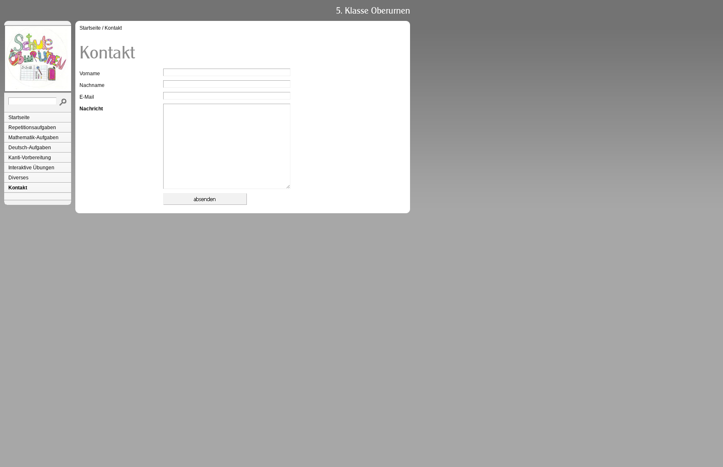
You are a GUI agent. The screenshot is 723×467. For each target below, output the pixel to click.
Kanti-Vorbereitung (29, 158)
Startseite (19, 117)
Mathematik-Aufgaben (33, 137)
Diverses (18, 178)
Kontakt (17, 188)
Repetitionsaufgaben (32, 127)
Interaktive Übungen (31, 168)
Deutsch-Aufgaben (29, 148)
